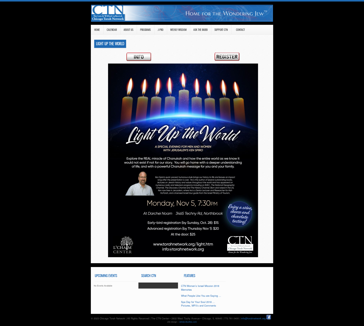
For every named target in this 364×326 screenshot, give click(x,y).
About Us (128, 30)
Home (97, 30)
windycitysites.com (188, 321)
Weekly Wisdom (178, 30)
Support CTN (221, 30)
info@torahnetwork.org (253, 318)
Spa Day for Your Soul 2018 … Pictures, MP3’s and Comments (198, 303)
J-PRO (160, 30)
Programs (145, 30)
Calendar (112, 30)
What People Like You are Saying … (201, 295)
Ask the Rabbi (200, 30)
